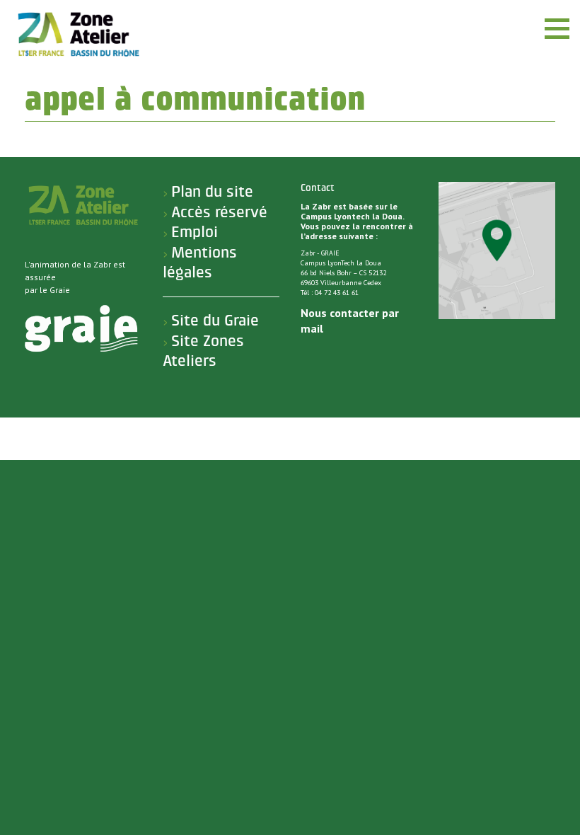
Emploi (194, 232)
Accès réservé (219, 212)
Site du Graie (215, 320)
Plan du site (212, 192)
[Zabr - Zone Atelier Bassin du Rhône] (78, 34)
